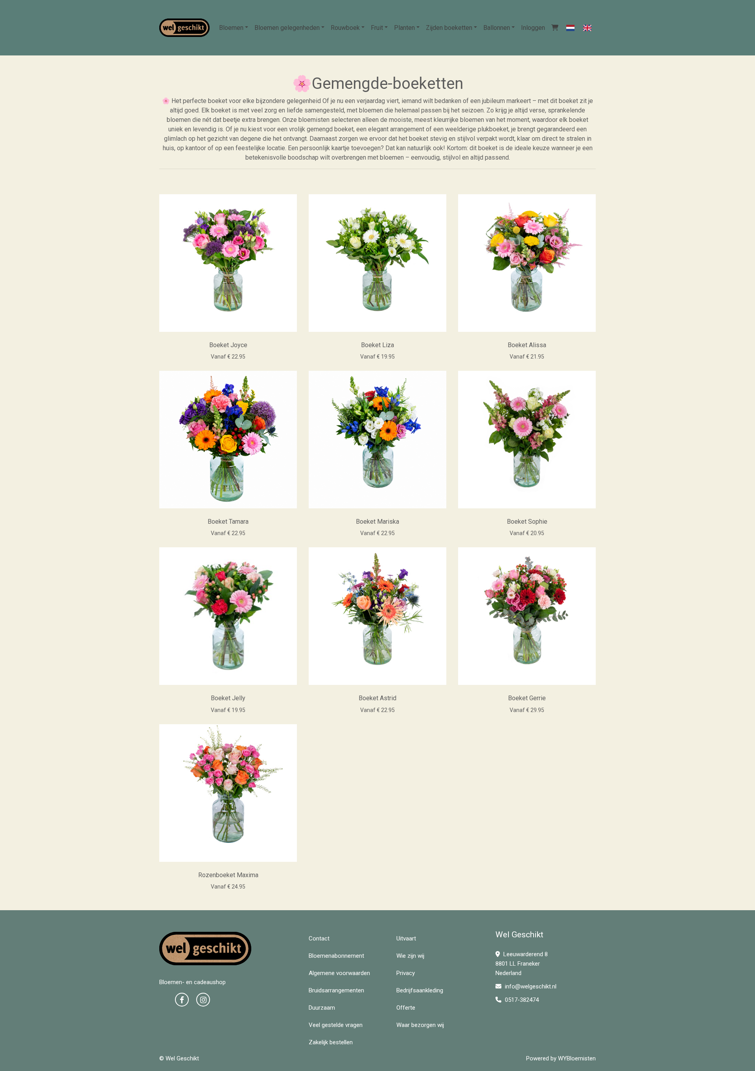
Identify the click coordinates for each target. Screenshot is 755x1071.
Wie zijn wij (410, 955)
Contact (319, 938)
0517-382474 (521, 999)
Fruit (377, 27)
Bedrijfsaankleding (419, 990)
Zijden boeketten (449, 27)
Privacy (405, 973)
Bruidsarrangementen (336, 990)
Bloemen (231, 27)
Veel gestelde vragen (336, 1025)
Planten (404, 27)
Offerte (405, 1007)
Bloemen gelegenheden (287, 27)
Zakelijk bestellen (331, 1042)
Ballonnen (496, 27)
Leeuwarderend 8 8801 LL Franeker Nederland (521, 964)
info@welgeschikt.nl (530, 986)
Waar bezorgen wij (420, 1025)
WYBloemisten (577, 1058)
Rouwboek (345, 27)
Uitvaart (406, 938)
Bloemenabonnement (336, 955)
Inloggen (533, 27)
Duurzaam (322, 1007)
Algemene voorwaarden (339, 973)
